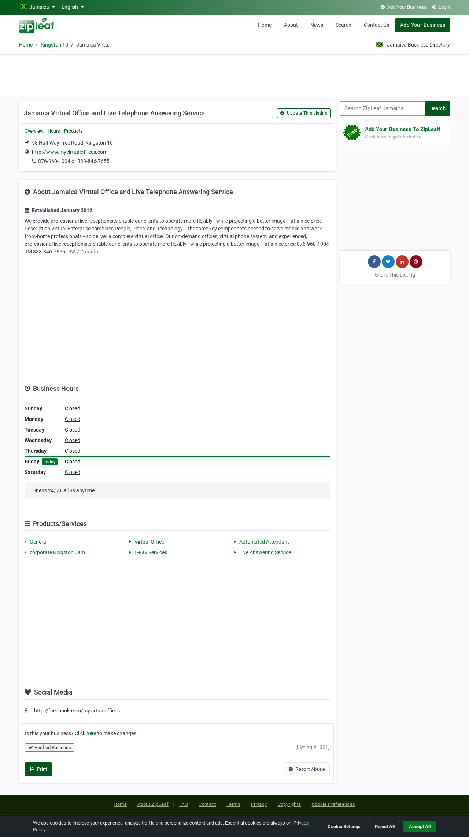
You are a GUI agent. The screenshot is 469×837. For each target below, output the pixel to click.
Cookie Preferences (333, 804)
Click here (85, 733)
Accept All (420, 826)
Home (265, 25)
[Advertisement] (234, 74)
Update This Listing (307, 113)
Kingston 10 (54, 45)
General (38, 542)
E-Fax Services (150, 552)
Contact (207, 804)
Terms (233, 804)
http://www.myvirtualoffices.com (69, 152)
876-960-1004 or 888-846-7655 (74, 161)
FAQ (183, 804)
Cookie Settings (344, 826)
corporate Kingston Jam (57, 552)
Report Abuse (309, 769)
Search (343, 25)
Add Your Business (422, 25)
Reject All (385, 826)
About (291, 25)
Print (41, 769)
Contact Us (376, 25)
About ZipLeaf (153, 804)
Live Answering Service (265, 552)
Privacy (259, 804)
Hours (54, 131)
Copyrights (289, 804)
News (316, 25)
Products (73, 131)
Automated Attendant (264, 542)
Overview (34, 131)
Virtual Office (149, 542)
